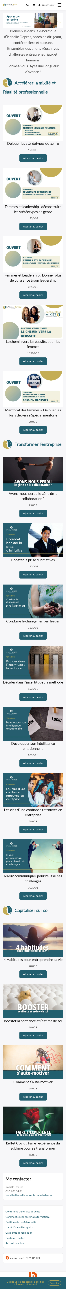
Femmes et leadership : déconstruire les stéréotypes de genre (33, 209)
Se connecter (48, 4)
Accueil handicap (15, 1243)
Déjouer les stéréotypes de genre (33, 143)
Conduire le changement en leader (33, 621)
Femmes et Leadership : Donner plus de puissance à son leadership (33, 277)
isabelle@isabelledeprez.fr (20, 1195)
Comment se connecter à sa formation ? (28, 1216)
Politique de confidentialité (21, 1222)
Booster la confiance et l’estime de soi (33, 1021)
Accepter (54, 1283)
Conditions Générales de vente (23, 1211)
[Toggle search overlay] (27, 5)
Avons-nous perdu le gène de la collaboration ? (33, 496)
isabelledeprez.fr (45, 1195)
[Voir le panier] (33, 5)
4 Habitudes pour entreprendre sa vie (33, 959)
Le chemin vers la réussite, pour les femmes (33, 344)
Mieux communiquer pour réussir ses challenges (33, 878)
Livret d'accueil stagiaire (19, 1227)
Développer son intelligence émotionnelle (33, 746)
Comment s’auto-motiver (33, 1082)
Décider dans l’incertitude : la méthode (33, 682)
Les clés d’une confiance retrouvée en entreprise (33, 812)
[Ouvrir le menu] (59, 5)
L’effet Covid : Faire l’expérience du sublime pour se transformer (33, 1145)
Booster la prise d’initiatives (33, 560)
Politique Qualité (15, 1237)
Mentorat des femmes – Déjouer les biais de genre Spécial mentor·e (33, 412)
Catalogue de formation (19, 1232)
